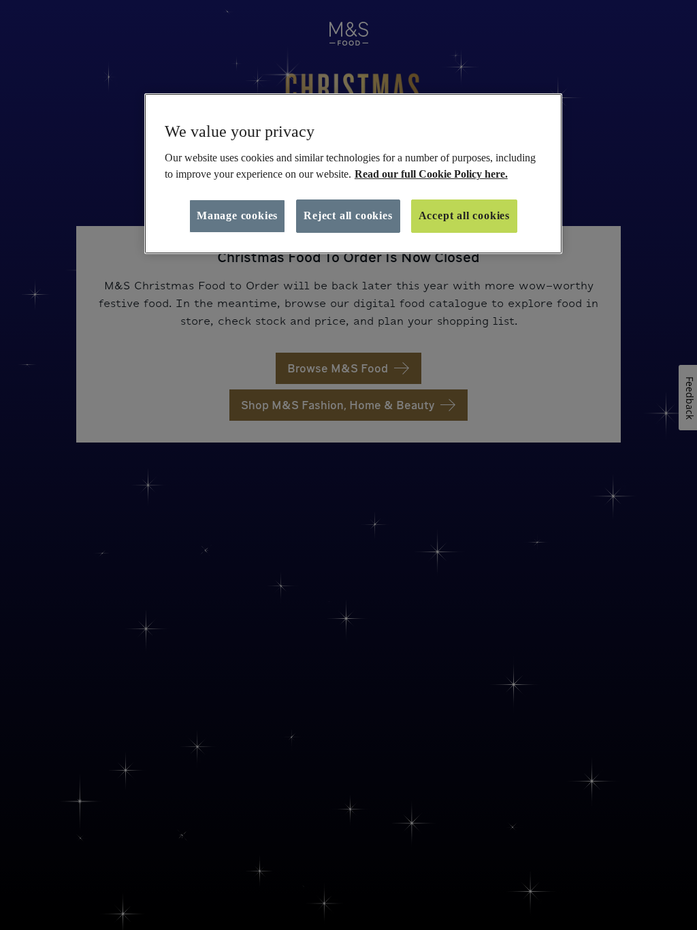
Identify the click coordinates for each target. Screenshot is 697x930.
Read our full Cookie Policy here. (431, 174)
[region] (353, 173)
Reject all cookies (348, 215)
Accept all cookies (464, 215)
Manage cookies (237, 215)
